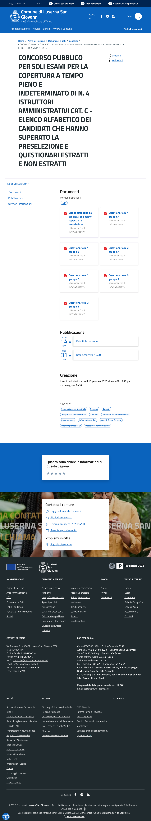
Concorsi (73, 41)
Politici (9, 616)
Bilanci (9, 712)
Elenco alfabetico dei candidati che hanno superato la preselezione (80, 218)
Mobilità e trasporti (80, 592)
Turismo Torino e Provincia (89, 712)
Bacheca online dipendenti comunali (94, 730)
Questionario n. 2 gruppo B (79, 277)
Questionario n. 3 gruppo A (119, 277)
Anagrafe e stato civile (53, 597)
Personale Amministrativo (19, 611)
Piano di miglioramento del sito (21, 721)
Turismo (74, 616)
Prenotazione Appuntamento (20, 730)
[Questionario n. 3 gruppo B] (65, 303)
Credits (9, 768)
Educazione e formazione (54, 621)
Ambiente (46, 592)
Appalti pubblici (49, 602)
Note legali (11, 759)
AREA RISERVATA (75, 816)
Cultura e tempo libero (53, 616)
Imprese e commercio (81, 588)
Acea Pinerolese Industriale (55, 735)
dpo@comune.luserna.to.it (96, 688)
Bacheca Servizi (14, 745)
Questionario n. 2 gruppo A (119, 250)
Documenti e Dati (57, 41)
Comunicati (106, 597)
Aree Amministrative (16, 592)
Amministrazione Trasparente (20, 707)
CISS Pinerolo (83, 707)
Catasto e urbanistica (52, 611)
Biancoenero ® (87, 813)
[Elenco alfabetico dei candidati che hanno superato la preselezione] (65, 213)
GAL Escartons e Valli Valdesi (56, 726)
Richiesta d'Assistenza (17, 740)
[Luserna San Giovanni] (15, 16)
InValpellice (82, 726)
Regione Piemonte (17, 3)
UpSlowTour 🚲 (84, 735)
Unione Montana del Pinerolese (57, 721)
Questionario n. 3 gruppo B (79, 305)
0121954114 (16, 649)
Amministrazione (36, 41)
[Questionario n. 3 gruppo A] (105, 275)
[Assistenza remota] (85, 809)
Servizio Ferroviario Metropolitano (93, 721)
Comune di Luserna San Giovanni (44, 14)
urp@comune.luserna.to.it (25, 664)
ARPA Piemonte (84, 716)
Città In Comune (74, 809)
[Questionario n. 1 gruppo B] (65, 248)
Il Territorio (129, 597)
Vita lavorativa (78, 621)
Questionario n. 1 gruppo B (79, 250)
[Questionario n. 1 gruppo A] (105, 213)
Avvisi (104, 592)
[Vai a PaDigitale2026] (127, 565)
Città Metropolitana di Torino (36, 21)
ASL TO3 (46, 730)
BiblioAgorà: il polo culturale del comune (61, 707)
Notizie (104, 588)
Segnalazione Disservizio (18, 735)
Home (21, 41)
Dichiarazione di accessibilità (20, 716)
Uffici (8, 597)
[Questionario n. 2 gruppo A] (105, 248)
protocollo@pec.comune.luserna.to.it (30, 660)
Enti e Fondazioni (14, 607)
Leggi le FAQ (12, 726)
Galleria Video (131, 607)
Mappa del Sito (13, 782)
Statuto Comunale (15, 749)
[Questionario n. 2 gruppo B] (65, 275)
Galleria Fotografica (133, 602)
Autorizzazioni (48, 607)
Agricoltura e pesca (51, 588)
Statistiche (11, 778)
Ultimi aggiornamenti (16, 773)
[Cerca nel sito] (138, 16)
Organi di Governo (15, 588)
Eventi (127, 588)
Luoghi (127, 592)
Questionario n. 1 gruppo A (119, 215)
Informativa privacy (15, 754)
